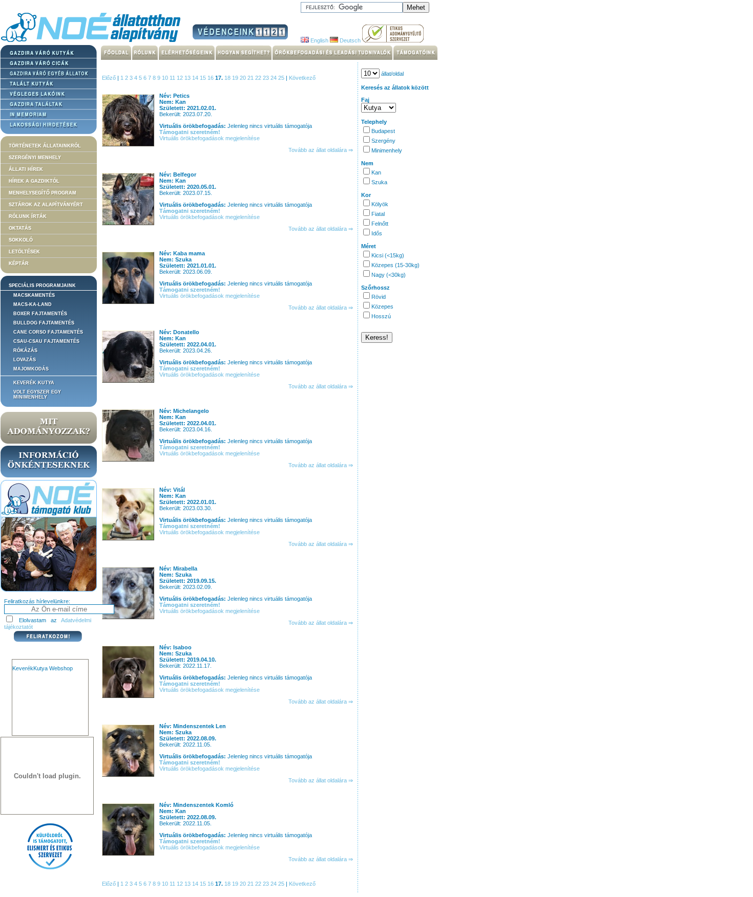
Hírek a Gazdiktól (34, 181)
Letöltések (24, 251)
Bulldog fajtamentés (43, 322)
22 (259, 78)
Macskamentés (34, 295)
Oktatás (20, 228)
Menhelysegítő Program (42, 192)
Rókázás (25, 350)
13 (188, 78)
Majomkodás (31, 368)
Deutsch (349, 40)
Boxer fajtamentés (40, 313)
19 (236, 78)
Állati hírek (26, 169)
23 (266, 78)
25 (282, 78)
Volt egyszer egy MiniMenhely (37, 394)
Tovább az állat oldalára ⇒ (320, 150)
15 (203, 78)
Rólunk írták (28, 216)
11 (173, 78)
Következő (302, 78)
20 (243, 78)
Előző (109, 78)
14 (196, 78)
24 (274, 78)
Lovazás (24, 359)
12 (180, 78)
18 (228, 78)
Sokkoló (21, 240)
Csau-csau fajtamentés (46, 341)
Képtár (19, 263)
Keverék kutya (33, 382)
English (318, 40)
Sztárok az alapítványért (46, 204)
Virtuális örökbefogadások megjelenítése (209, 138)
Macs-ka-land (32, 304)
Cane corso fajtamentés (48, 332)
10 (166, 78)
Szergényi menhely (35, 157)
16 (211, 78)
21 (251, 78)
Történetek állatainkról (45, 145)
